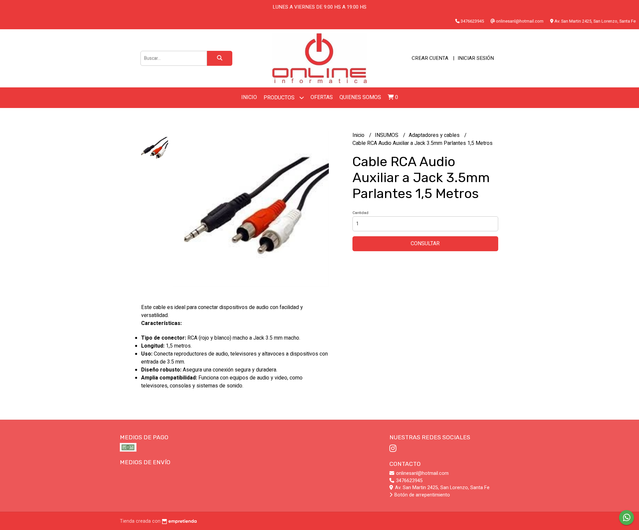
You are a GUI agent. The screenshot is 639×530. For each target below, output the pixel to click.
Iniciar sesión (476, 58)
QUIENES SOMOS (360, 97)
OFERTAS (322, 97)
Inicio (249, 97)
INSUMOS (387, 135)
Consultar (425, 244)
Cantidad (360, 213)
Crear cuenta (430, 58)
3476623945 (409, 480)
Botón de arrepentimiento (421, 494)
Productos (280, 98)
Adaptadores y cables (435, 135)
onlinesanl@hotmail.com (422, 473)
